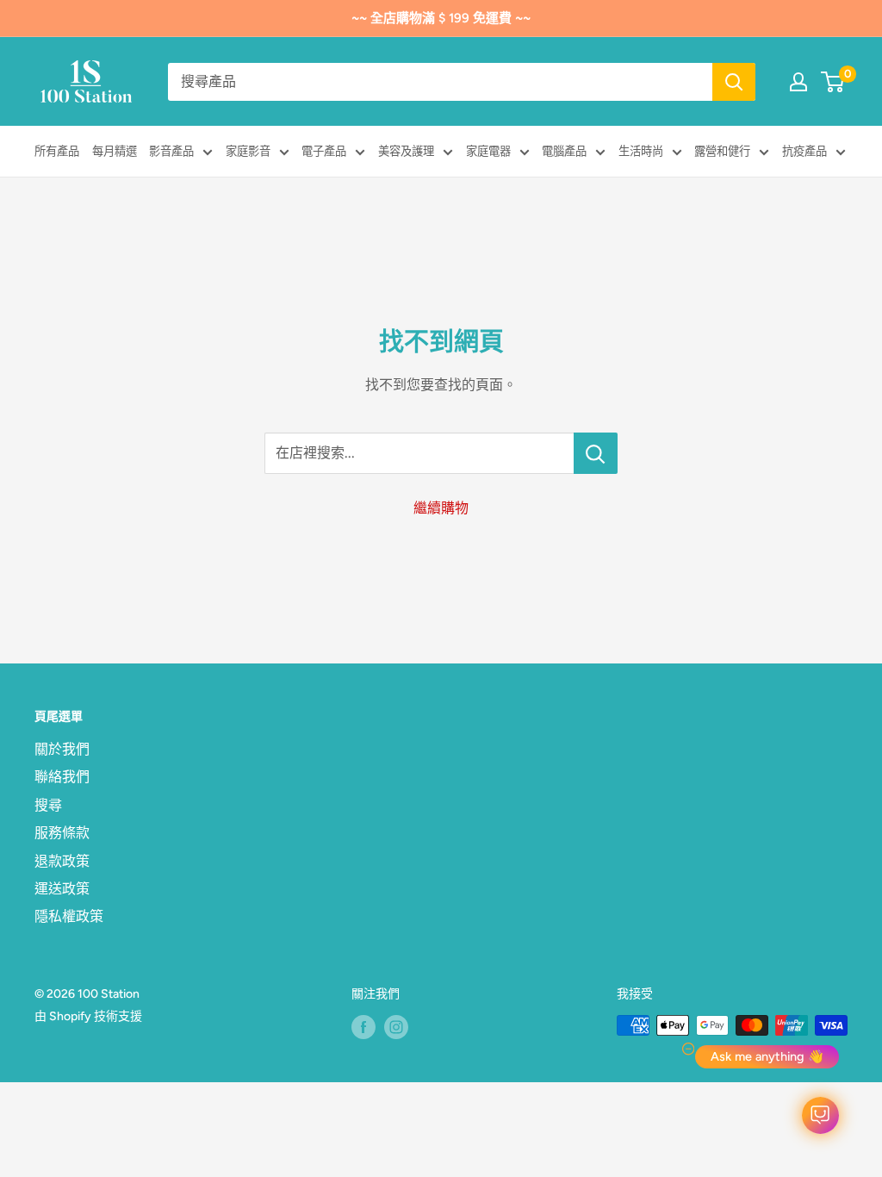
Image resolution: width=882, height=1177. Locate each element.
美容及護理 (406, 151)
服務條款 (62, 833)
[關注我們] (363, 1027)
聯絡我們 (62, 777)
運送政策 (62, 889)
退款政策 (62, 861)
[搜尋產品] (733, 82)
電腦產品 (564, 151)
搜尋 (48, 805)
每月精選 (114, 151)
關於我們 (62, 749)
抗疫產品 (804, 151)
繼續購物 (441, 508)
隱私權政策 (68, 916)
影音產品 (171, 151)
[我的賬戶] (798, 81)
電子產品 (323, 151)
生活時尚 (640, 151)
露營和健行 (722, 151)
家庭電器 (488, 151)
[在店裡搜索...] (596, 453)
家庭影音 (248, 151)
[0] (833, 82)
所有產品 (56, 151)
